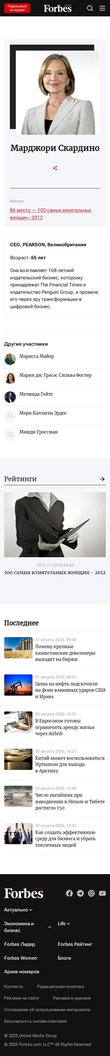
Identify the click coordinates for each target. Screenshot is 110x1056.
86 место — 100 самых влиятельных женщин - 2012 (50, 213)
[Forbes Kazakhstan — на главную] (58, 8)
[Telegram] (50, 179)
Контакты (13, 986)
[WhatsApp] (70, 179)
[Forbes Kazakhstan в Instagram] (91, 893)
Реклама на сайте (21, 998)
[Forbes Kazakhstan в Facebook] (69, 893)
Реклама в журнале (72, 998)
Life (61, 923)
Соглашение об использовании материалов (47, 1009)
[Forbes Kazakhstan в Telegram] (80, 893)
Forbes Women (20, 958)
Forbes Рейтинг (75, 944)
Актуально (16, 910)
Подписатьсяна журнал (17, 8)
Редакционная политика (60, 986)
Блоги (64, 958)
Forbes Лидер (19, 944)
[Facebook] (60, 179)
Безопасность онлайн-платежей (35, 1021)
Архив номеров (21, 971)
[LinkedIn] (39, 179)
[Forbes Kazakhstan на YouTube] (102, 893)
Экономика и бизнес (19, 927)
